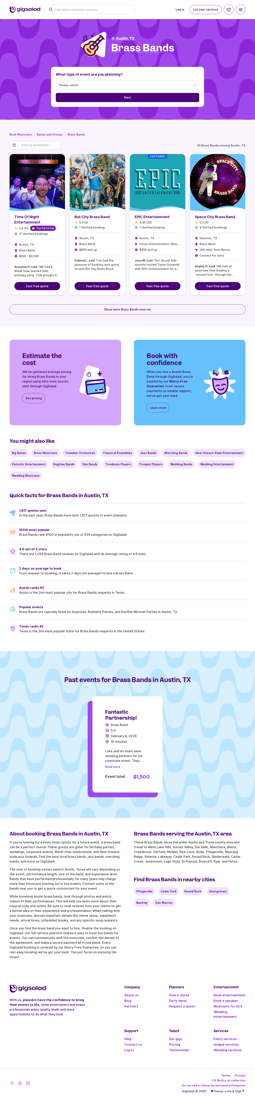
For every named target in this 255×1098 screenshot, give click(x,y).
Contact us (133, 1044)
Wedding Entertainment (217, 464)
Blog (127, 1001)
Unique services (226, 1044)
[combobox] (92, 9)
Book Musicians (21, 134)
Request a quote (182, 1006)
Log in (180, 9)
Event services (225, 1039)
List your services (205, 9)
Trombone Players (118, 464)
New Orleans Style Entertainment (219, 453)
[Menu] (240, 9)
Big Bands (19, 453)
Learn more (158, 407)
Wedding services (228, 1050)
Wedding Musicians (26, 475)
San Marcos (164, 902)
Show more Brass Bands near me (127, 309)
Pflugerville (144, 891)
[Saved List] (228, 9)
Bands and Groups (50, 134)
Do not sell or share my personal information (213, 1085)
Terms (225, 1075)
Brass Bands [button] (142, 48)
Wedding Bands (181, 464)
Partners (131, 1006)
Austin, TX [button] (125, 38)
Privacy (240, 1075)
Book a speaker (226, 1001)
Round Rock (192, 891)
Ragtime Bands (64, 464)
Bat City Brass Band (92, 217)
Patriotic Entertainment (28, 464)
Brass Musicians (45, 453)
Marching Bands (175, 453)
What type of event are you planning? (89, 74)
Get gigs (175, 1039)
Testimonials (179, 1050)
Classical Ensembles (117, 453)
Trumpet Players (150, 464)
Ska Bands (89, 464)
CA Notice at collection (228, 1080)
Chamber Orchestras (80, 453)
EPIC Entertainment (152, 217)
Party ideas (178, 1001)
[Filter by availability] (39, 145)
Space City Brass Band (215, 217)
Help (127, 1039)
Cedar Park (169, 891)
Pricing (174, 1044)
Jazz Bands (148, 453)
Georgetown (218, 891)
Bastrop (141, 902)
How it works (179, 995)
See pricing (34, 398)
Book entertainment (229, 995)
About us (131, 995)
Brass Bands (76, 134)
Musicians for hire (228, 1006)
